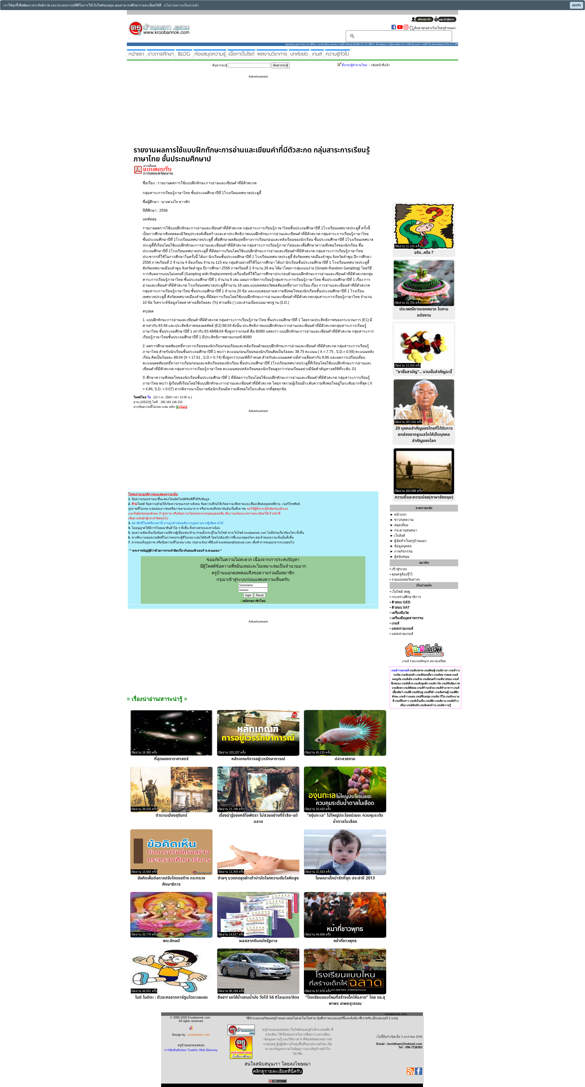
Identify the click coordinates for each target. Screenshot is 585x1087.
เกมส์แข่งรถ (416, 670)
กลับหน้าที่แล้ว (380, 65)
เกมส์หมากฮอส (442, 674)
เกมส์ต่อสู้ (429, 670)
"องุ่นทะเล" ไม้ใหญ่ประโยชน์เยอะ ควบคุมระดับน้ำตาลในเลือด (345, 818)
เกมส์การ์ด (435, 683)
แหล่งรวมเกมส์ (402, 628)
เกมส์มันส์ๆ (413, 705)
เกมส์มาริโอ (438, 696)
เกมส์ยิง (429, 700)
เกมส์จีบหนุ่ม (423, 696)
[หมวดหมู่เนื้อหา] (241, 56)
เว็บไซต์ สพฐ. (401, 592)
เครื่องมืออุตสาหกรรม (407, 618)
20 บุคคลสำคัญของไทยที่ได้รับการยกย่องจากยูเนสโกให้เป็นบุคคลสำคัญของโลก (424, 434)
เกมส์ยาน (440, 700)
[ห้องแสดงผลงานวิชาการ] (272, 56)
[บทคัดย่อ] (299, 56)
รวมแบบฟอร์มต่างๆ (406, 579)
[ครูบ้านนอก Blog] (184, 56)
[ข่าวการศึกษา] (161, 56)
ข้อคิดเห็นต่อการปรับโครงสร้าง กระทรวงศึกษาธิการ (171, 881)
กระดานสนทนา (405, 530)
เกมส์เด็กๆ (407, 683)
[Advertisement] (258, 114)
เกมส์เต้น (407, 679)
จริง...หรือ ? (423, 252)
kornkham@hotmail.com (235, 542)
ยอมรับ (576, 5)
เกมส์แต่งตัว (408, 674)
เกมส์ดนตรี (429, 679)
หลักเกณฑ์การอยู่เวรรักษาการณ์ (258, 759)
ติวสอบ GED (401, 602)
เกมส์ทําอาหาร (444, 687)
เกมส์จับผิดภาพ (451, 683)
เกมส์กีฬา (429, 692)
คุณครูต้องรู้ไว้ (402, 574)
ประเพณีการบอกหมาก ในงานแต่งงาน (423, 312)
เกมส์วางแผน (407, 696)
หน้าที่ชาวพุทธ (345, 941)
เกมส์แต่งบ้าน (428, 705)
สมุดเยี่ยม (401, 525)
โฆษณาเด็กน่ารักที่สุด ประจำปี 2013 (345, 878)
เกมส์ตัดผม (410, 687)
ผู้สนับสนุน (401, 556)
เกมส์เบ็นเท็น (417, 700)
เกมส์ (395, 623)
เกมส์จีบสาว (402, 700)
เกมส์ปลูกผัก (421, 683)
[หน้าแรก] (136, 56)
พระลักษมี (171, 941)
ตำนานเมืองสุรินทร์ (171, 815)
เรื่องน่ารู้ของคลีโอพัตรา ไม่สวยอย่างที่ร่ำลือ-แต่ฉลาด (258, 818)
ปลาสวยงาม (345, 759)
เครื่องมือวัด (400, 613)
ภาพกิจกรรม (403, 551)
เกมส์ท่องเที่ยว (424, 674)
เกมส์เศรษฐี (442, 692)
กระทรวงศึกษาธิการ (406, 597)
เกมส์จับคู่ (417, 692)
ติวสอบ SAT (401, 607)
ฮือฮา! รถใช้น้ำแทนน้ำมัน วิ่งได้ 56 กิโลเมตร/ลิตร (258, 997)
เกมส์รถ (417, 679)
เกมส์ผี (407, 692)
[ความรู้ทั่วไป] (337, 56)
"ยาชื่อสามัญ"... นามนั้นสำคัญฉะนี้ (424, 372)
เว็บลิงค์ (399, 535)
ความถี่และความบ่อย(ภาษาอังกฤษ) (424, 497)
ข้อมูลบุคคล (403, 546)
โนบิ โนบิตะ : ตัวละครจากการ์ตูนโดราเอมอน (171, 997)
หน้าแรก (400, 514)
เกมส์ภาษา (442, 670)
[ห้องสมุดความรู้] (209, 56)
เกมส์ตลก (397, 687)
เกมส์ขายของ (444, 679)
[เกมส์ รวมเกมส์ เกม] (317, 56)
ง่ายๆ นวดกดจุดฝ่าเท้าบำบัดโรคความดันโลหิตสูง (258, 878)
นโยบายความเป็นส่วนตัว (181, 5)
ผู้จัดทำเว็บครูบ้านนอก (410, 541)
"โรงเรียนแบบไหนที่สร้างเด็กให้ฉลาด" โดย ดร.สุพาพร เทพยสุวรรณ (345, 1000)
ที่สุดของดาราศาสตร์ (171, 759)
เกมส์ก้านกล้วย (426, 687)
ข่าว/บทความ (404, 520)
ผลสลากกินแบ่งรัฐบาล (258, 941)
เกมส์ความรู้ (444, 705)
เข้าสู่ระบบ (399, 569)
